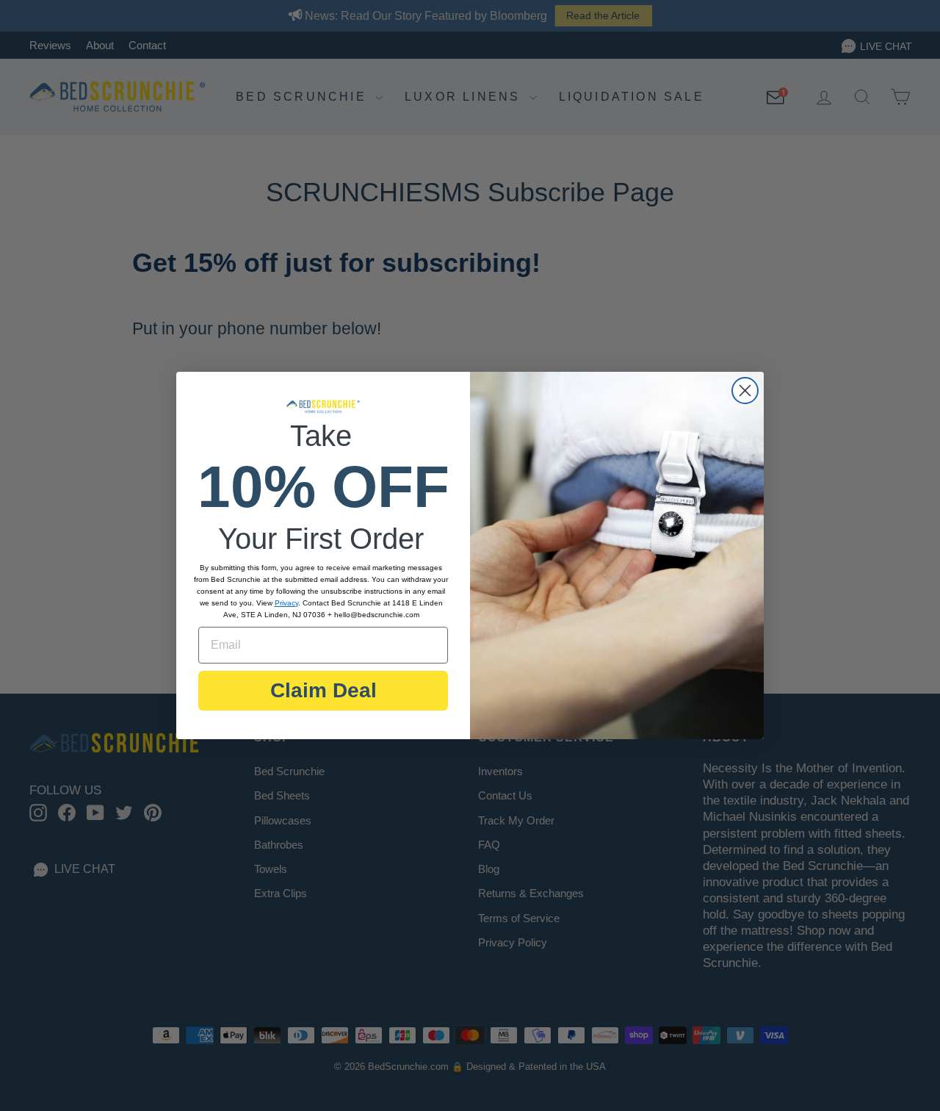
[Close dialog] (745, 390)
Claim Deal (323, 690)
